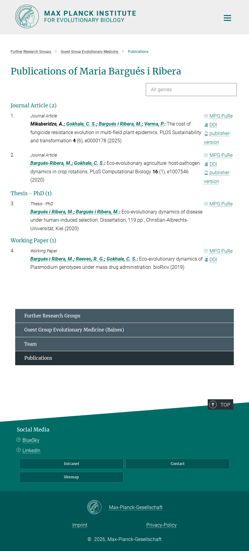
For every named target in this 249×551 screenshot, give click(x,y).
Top (225, 405)
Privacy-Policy (161, 525)
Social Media (33, 430)
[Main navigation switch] (227, 18)
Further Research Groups (52, 316)
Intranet (71, 463)
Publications (38, 358)
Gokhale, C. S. (81, 124)
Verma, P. (154, 124)
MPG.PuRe (221, 116)
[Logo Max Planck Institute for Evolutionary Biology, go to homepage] (114, 16)
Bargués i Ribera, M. (120, 124)
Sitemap (71, 477)
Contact (178, 463)
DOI (213, 125)
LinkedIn (31, 450)
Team (30, 344)
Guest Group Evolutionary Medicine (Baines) (74, 330)
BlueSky (30, 440)
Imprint (79, 525)
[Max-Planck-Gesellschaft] (98, 507)
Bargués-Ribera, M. (51, 163)
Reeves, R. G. (90, 259)
